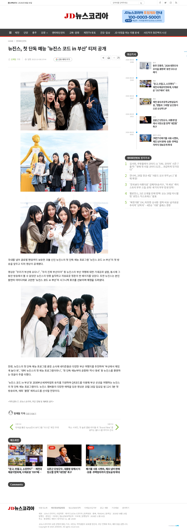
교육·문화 (74, 32)
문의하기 (125, 507)
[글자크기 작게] (114, 58)
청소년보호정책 (75, 507)
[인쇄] (109, 58)
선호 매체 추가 (64, 59)
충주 (34, 32)
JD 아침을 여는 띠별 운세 (127, 32)
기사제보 (115, 507)
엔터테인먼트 (58, 32)
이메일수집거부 (90, 507)
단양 (26, 32)
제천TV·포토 (90, 32)
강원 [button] (43, 32)
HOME (10, 41)
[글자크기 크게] (118, 58)
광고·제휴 (104, 507)
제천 (17, 32)
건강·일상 (105, 32)
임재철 (13, 59)
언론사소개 (43, 507)
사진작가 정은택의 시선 (155, 32)
